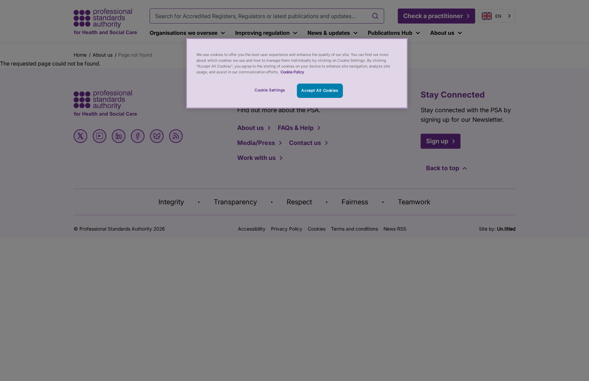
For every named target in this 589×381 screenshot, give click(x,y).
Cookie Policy (292, 72)
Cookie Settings (270, 90)
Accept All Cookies (319, 90)
